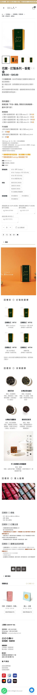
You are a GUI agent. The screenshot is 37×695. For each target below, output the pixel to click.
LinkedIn (10, 234)
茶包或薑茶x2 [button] (25, 196)
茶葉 (3, 183)
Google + (14, 234)
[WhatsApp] (3, 638)
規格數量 (4, 196)
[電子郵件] (12, 638)
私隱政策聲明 (5, 670)
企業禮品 (4, 647)
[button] (3, 8)
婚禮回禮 (10, 647)
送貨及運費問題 (6, 666)
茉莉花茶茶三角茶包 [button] (16, 182)
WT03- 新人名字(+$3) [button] (16, 175)
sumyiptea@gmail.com (14, 633)
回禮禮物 (7, 163)
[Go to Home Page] (2, 14)
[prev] (31, 68)
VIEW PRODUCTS (9, 612)
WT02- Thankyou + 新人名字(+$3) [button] (20, 172)
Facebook (3, 234)
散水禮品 (4, 649)
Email (17, 234)
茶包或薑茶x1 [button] (14, 196)
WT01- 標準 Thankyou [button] (17, 169)
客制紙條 (4, 169)
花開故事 (12, 163)
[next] (33, 68)
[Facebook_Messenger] (31, 690)
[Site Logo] (12, 8)
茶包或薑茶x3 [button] (14, 199)
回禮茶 (6, 165)
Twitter (6, 234)
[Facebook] (13, 569)
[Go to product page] (10, 596)
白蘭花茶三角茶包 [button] (15, 186)
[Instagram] (18, 569)
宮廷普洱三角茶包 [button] (15, 189)
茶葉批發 (10, 649)
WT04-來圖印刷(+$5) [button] (16, 178)
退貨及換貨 (5, 668)
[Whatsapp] (23, 569)
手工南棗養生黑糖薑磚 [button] (17, 192)
